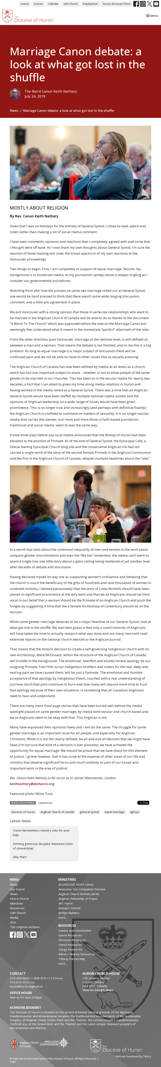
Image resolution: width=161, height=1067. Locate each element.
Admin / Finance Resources (77, 954)
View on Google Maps (97, 990)
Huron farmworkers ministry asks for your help (41, 832)
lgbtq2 (134, 812)
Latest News (20, 820)
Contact (38, 4)
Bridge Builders (69, 913)
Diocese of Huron (23, 812)
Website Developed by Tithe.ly (133, 1056)
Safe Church (70, 4)
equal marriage (114, 812)
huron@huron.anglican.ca (26, 986)
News (14, 110)
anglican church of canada (57, 812)
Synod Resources (70, 935)
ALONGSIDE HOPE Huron (76, 884)
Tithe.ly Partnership (72, 959)
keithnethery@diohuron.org (32, 784)
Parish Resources (70, 945)
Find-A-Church (19, 899)
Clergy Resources (70, 949)
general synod (89, 812)
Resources (17, 908)
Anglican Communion (54, 1042)
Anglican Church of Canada (24, 1043)
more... (63, 917)
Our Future (17, 889)
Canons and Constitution (75, 930)
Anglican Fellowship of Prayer (78, 899)
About (14, 884)
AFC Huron (66, 903)
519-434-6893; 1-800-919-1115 (32, 978)
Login (13, 1061)
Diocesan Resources (72, 940)
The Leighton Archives (25, 927)
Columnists (45, 803)
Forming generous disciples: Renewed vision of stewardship (43, 846)
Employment (90, 4)
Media (14, 917)
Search (25, 4)
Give (13, 922)
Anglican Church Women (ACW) (79, 894)
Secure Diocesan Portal (116, 4)
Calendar (53, 4)
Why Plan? (20, 857)
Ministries (16, 903)
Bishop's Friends (70, 908)
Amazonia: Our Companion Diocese (82, 889)
